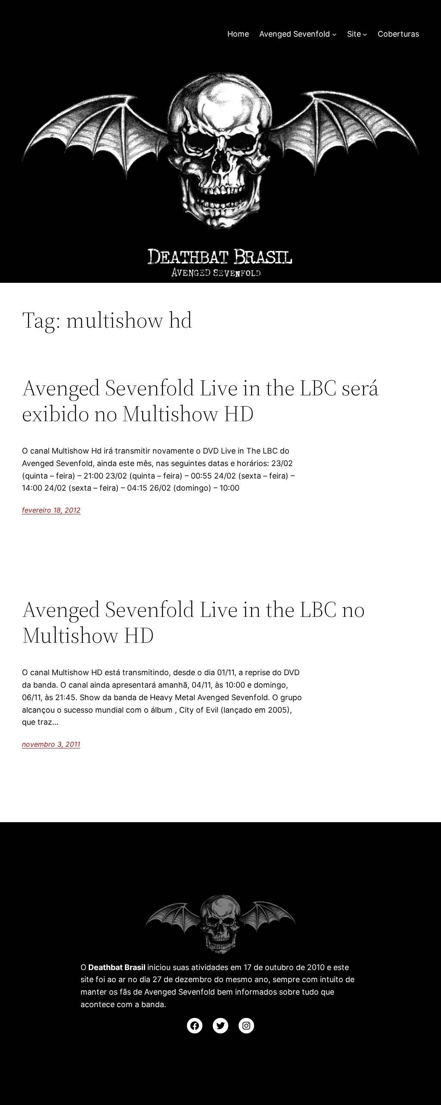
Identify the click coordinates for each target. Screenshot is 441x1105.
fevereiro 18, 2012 (51, 510)
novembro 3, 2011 (51, 744)
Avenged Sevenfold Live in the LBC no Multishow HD (193, 622)
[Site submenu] (365, 34)
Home (238, 33)
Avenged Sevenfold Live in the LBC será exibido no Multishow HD (200, 400)
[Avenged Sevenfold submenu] (334, 34)
